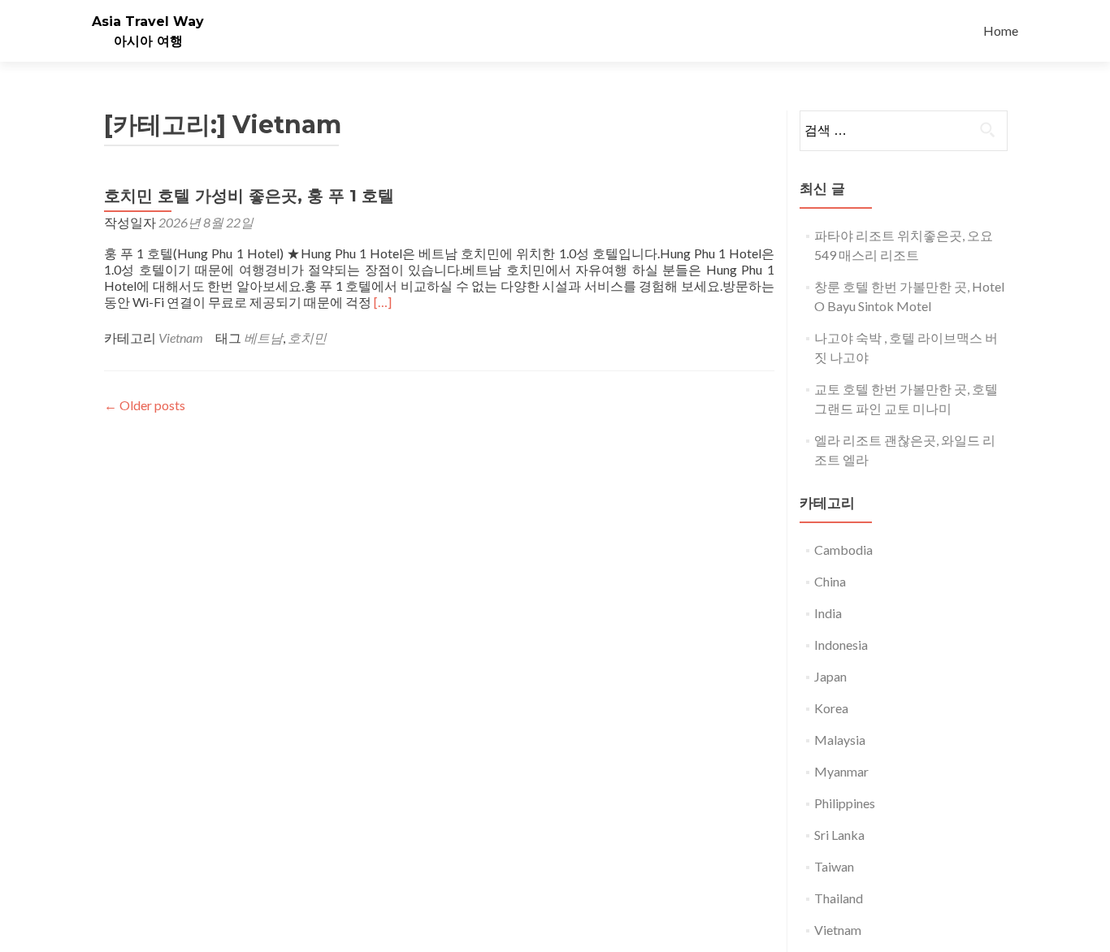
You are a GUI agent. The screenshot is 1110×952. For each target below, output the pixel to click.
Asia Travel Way (148, 21)
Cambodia (843, 549)
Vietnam (180, 337)
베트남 (263, 337)
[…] (383, 301)
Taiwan (834, 866)
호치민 (307, 337)
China (830, 581)
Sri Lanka (839, 834)
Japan (830, 676)
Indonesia (841, 644)
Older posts (144, 405)
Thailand (838, 898)
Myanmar (841, 771)
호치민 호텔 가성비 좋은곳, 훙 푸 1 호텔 (249, 196)
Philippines (844, 803)
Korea (831, 708)
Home (1000, 30)
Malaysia (839, 739)
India (828, 613)
